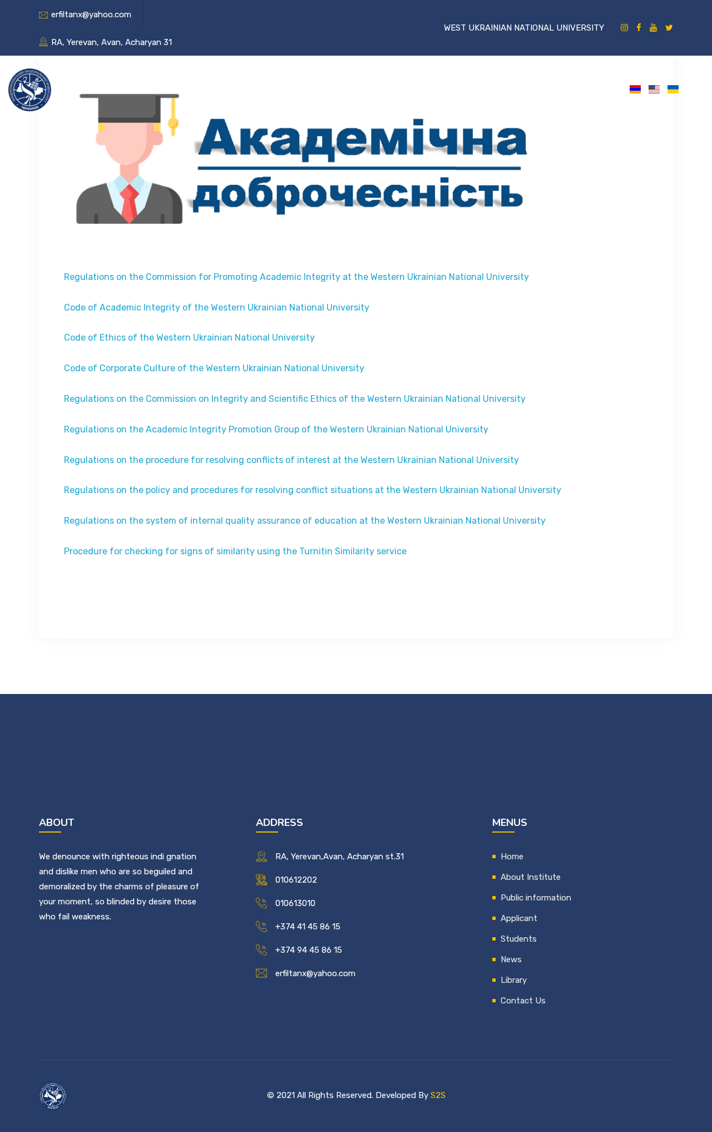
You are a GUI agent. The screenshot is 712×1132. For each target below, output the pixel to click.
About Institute (173, 89)
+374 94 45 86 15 (308, 950)
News (459, 89)
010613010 (295, 903)
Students (408, 89)
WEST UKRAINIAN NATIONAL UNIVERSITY (524, 28)
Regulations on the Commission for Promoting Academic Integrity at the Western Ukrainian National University (296, 277)
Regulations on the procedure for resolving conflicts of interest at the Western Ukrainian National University (291, 460)
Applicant (347, 89)
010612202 (296, 880)
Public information (266, 89)
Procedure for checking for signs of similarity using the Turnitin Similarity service (235, 551)
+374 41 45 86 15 (307, 927)
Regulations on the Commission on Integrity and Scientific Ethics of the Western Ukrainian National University (295, 398)
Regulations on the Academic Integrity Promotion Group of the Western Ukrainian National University (276, 429)
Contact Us (564, 89)
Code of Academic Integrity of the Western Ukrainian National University (216, 307)
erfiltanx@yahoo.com (91, 14)
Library (505, 89)
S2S (438, 1095)
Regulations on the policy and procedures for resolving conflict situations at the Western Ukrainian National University (312, 490)
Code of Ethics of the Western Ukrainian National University (189, 337)
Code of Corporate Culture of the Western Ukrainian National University (214, 368)
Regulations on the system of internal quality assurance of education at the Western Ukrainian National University (305, 520)
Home (109, 89)
